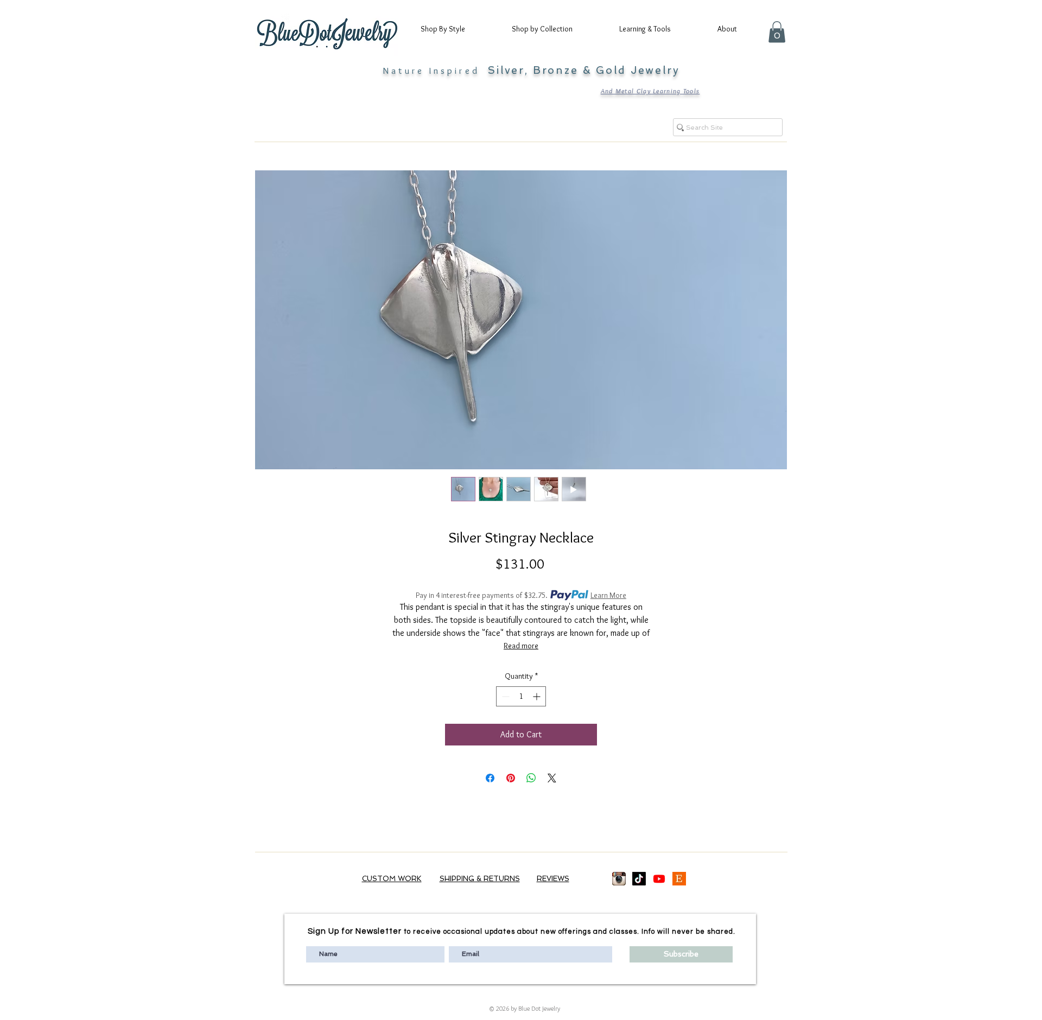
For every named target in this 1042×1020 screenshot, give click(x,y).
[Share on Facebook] (490, 778)
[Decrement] (504, 696)
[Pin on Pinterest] (510, 778)
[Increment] (537, 696)
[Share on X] (551, 778)
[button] (452, 28)
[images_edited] (619, 878)
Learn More (608, 595)
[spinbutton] (521, 696)
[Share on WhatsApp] (531, 778)
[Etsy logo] (679, 878)
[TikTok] (639, 878)
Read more (521, 646)
